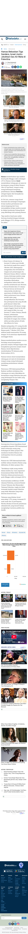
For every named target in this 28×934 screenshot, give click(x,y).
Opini (16, 892)
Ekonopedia (24, 875)
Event (2, 909)
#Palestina (14, 532)
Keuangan (10, 878)
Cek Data (10, 893)
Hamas (3, 177)
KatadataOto (4, 910)
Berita (5, 49)
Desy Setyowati (12, 62)
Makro (9, 877)
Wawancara (17, 893)
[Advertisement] (14, 844)
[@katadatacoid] (18, 923)
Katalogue (24, 892)
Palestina (19, 192)
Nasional (3, 877)
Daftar (24, 918)
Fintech (16, 880)
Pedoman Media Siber (7, 929)
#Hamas (4, 535)
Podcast (24, 895)
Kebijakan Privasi (17, 929)
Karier (21, 927)
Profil (23, 880)
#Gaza (8, 532)
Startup (16, 881)
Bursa (9, 880)
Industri (12, 44)
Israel (18, 181)
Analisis (9, 892)
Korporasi (10, 881)
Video (23, 887)
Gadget (16, 883)
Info (2, 900)
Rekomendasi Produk (7, 383)
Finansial (10, 875)
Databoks (3, 907)
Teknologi (17, 884)
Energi (24, 44)
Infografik (10, 890)
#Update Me (22, 532)
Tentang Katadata (9, 927)
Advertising (16, 927)
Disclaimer (24, 929)
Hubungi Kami (15, 930)
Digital (16, 875)
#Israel (3, 532)
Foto (23, 893)
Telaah (16, 890)
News (23, 889)
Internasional (18, 44)
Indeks (2, 901)
